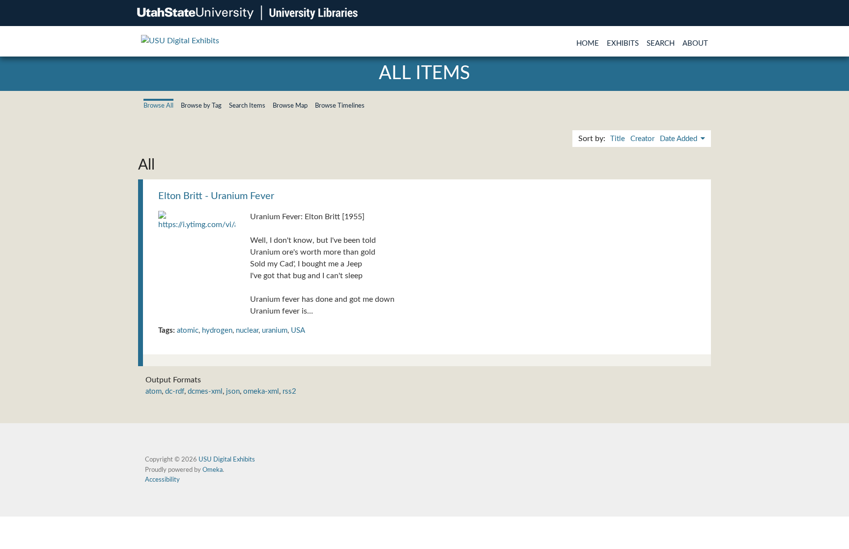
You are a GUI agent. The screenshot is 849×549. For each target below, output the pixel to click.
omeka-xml (261, 391)
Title (617, 139)
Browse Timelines (340, 106)
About (695, 43)
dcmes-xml (205, 391)
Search (661, 43)
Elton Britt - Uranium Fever (216, 196)
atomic (187, 330)
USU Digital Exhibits (226, 459)
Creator (642, 139)
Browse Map (290, 106)
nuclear (247, 330)
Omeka (212, 470)
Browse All (158, 106)
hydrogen (217, 330)
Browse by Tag (201, 106)
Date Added (679, 139)
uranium (274, 330)
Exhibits (623, 43)
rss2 (289, 391)
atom (153, 391)
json (233, 391)
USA (298, 330)
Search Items (247, 106)
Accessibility (162, 480)
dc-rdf (174, 391)
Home (587, 43)
